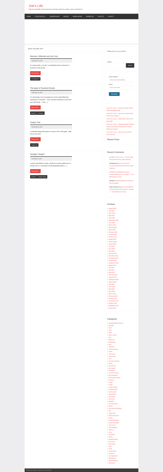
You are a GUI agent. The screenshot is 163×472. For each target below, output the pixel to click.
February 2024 (113, 232)
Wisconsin (112, 463)
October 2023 (113, 237)
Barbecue (90, 16)
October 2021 (113, 260)
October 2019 (113, 303)
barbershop (54, 16)
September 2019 (114, 305)
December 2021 (113, 256)
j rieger (111, 382)
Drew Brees (112, 366)
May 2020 (112, 289)
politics (101, 16)
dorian (110, 363)
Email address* (113, 76)
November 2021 (113, 258)
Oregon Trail (35, 122)
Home (29, 16)
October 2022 (113, 241)
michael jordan (113, 403)
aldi (110, 337)
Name (111, 84)
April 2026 (112, 218)
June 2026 (112, 213)
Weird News (77, 16)
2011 (110, 330)
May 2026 (112, 215)
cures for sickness (114, 361)
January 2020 (113, 298)
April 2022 (112, 251)
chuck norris (112, 356)
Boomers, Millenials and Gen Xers (44, 56)
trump (110, 448)
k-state (111, 384)
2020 (110, 332)
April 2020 (112, 291)
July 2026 (111, 211)
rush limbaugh (113, 427)
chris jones (112, 354)
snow (110, 432)
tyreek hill (111, 453)
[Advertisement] (81, 32)
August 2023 (112, 239)
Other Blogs (40, 16)
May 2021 (112, 270)
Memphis (111, 401)
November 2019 (113, 301)
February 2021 (113, 275)
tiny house (112, 441)
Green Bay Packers (114, 377)
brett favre (112, 347)
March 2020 (112, 293)
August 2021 (112, 265)
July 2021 (111, 267)
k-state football (113, 387)
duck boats (112, 368)
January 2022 (113, 253)
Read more (34, 73)
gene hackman (113, 375)
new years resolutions (115, 408)
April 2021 (112, 272)
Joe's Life (36, 6)
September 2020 (114, 279)
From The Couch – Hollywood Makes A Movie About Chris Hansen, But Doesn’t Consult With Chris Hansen (120, 127)
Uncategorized (35, 78)
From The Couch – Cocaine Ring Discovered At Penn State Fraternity (121, 166)
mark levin (112, 399)
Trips (110, 446)
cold (110, 358)
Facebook (40, 113)
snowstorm (112, 434)
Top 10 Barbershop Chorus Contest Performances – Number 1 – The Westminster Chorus (121, 174)
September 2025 (114, 220)
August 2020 (112, 282)
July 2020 (111, 284)
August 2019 (112, 308)
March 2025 (112, 225)
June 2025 (112, 222)
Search (109, 62)
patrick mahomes (114, 415)
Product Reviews (114, 420)
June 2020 (112, 286)
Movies (66, 16)
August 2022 (112, 244)
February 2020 (113, 296)
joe (110, 157)
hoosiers (111, 380)
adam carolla (112, 335)
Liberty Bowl (112, 394)
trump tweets (112, 451)
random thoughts (114, 422)
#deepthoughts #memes (116, 323)
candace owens (113, 349)
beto (110, 344)
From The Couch (114, 373)
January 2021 (113, 277)
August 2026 (112, 208)
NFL (110, 411)
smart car (111, 430)
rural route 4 (112, 425)
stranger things (42, 177)
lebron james (112, 392)
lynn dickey (112, 396)
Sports (111, 16)
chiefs (110, 351)
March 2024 (112, 229)
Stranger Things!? (37, 154)
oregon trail (34, 145)
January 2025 (113, 227)
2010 (110, 328)
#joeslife (33, 113)
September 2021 (114, 263)
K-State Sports (113, 389)
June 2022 (112, 248)
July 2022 (111, 246)
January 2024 (113, 234)
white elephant (113, 460)
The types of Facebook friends (42, 88)
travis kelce (112, 444)
